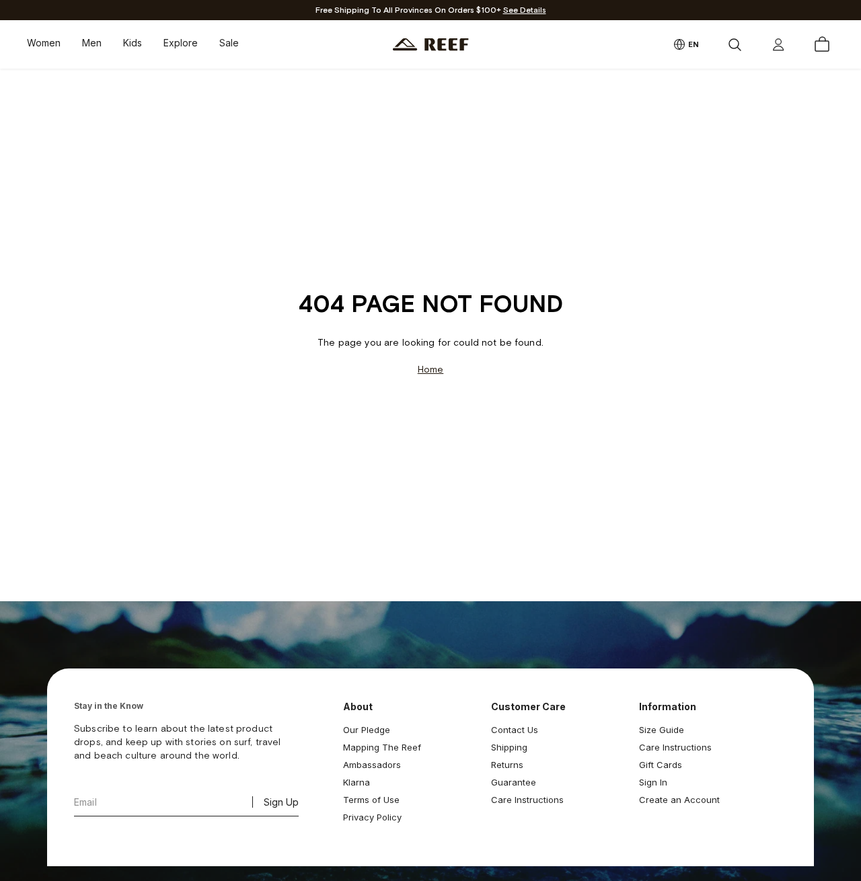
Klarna (356, 782)
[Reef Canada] (431, 44)
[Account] (778, 44)
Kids (132, 42)
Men (92, 42)
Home (431, 369)
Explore (180, 42)
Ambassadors (372, 764)
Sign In (653, 782)
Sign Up (281, 802)
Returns (507, 764)
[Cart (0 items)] (822, 44)
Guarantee (513, 782)
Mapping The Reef (382, 747)
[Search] (734, 44)
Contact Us (514, 729)
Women (44, 42)
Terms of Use (371, 799)
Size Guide (661, 729)
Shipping (509, 747)
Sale (229, 42)
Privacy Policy (372, 817)
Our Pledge (366, 729)
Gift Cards (660, 764)
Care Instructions (527, 799)
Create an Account (679, 799)
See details (524, 10)
